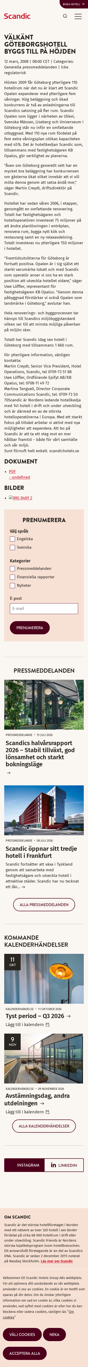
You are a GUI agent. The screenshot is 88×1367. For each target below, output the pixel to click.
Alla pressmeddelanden (44, 904)
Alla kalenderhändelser (44, 1126)
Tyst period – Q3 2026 (35, 1016)
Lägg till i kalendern (25, 1024)
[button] (78, 16)
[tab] (24, 1165)
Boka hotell (71, 4)
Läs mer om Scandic (57, 1261)
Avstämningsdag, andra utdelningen (37, 1099)
